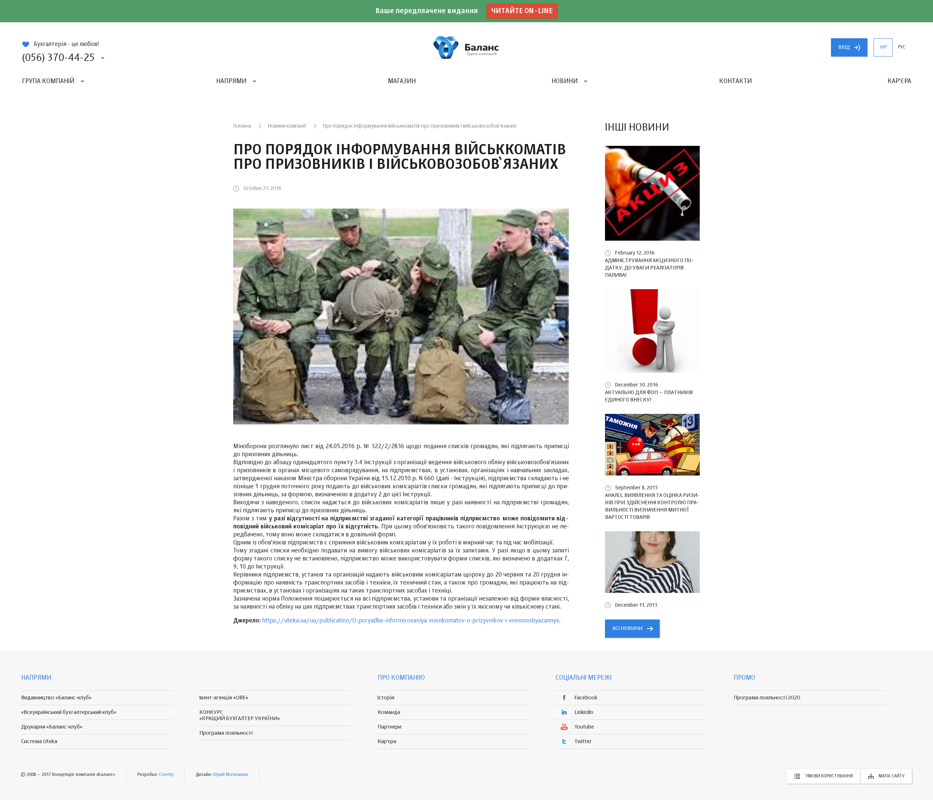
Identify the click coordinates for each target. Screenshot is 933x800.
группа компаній (466, 47)
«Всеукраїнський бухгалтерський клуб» (68, 712)
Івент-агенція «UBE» (223, 697)
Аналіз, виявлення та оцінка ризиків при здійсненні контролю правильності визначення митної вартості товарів (652, 506)
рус (901, 47)
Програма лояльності (226, 733)
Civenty (166, 775)
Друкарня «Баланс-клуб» (51, 727)
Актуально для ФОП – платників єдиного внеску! (649, 396)
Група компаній (48, 81)
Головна (242, 126)
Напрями (231, 81)
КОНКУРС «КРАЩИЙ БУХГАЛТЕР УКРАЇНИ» (239, 715)
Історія (386, 697)
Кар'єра (899, 81)
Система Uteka (39, 741)
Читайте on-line (522, 11)
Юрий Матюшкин (230, 775)
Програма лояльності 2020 (767, 697)
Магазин (402, 81)
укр (883, 47)
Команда (389, 712)
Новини (564, 81)
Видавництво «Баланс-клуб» (56, 697)
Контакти (735, 81)
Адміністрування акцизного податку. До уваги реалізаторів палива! (649, 268)
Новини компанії (287, 126)
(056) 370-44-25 (58, 58)
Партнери (389, 727)
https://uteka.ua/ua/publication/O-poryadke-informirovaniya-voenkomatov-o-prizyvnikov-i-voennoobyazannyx (410, 621)
